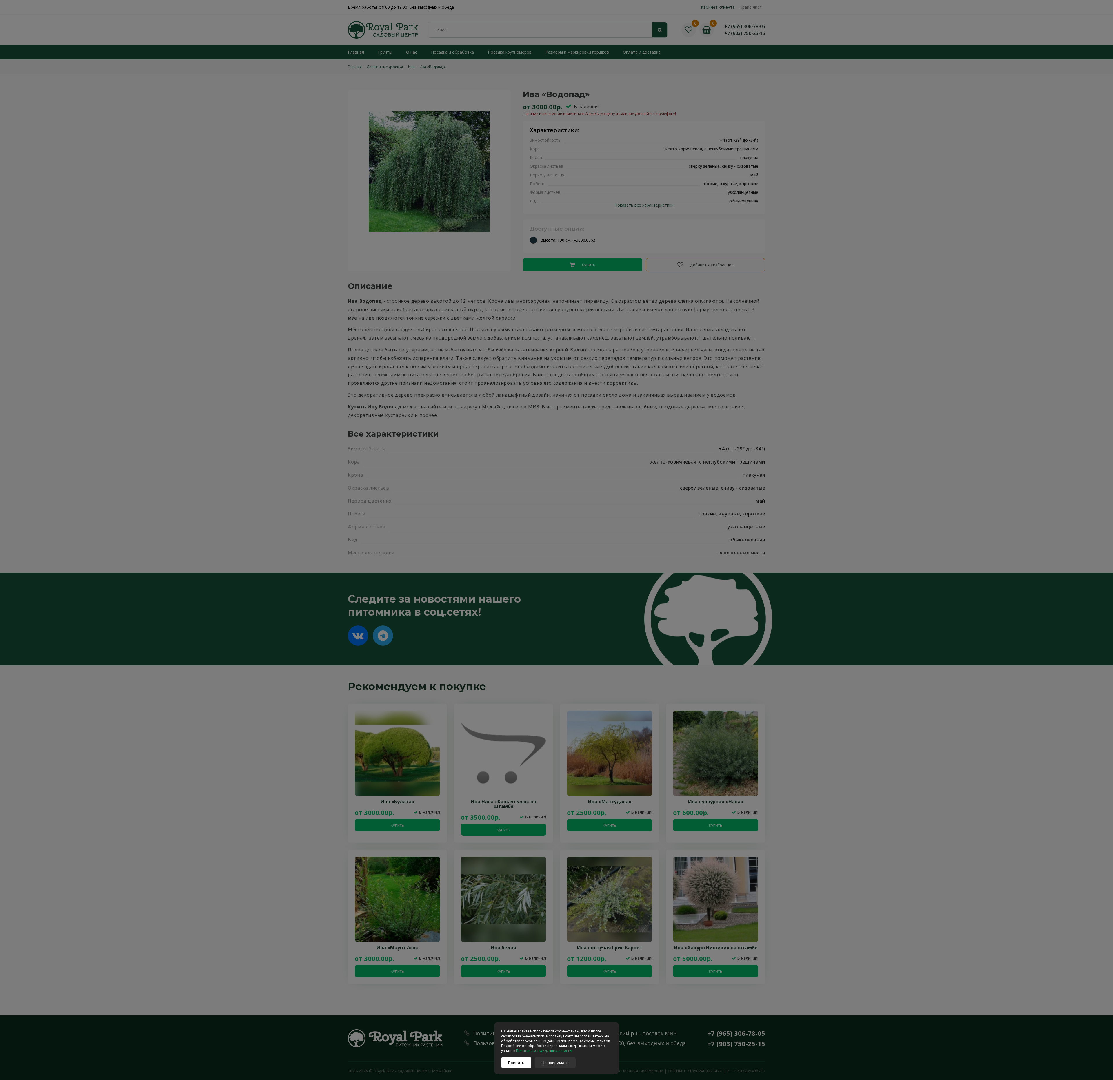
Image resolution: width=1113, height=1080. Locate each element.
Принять (516, 1062)
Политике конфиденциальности (544, 1050)
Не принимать (555, 1062)
